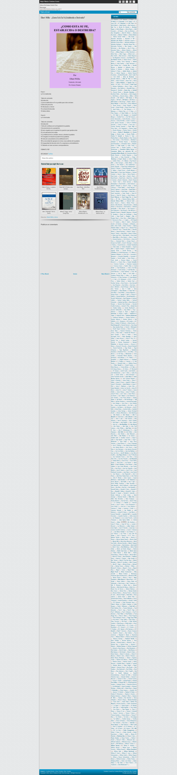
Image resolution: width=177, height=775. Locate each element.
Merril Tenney (133, 562)
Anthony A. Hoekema (116, 69)
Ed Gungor (125, 224)
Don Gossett (124, 210)
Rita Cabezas (114, 652)
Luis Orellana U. (131, 532)
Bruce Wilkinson (132, 103)
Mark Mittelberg (125, 547)
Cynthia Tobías (116, 161)
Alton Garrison (122, 56)
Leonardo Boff (126, 514)
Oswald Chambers (122, 600)
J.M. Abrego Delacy (116, 369)
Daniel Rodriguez (127, 168)
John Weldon (121, 434)
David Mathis (121, 187)
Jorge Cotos (127, 439)
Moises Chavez (117, 577)
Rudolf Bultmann (123, 673)
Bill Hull (119, 100)
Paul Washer (129, 614)
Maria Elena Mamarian (126, 541)
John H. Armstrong (122, 420)
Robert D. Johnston (125, 654)
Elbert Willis (50, 217)
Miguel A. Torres (127, 568)
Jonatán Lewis (114, 437)
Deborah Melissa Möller (117, 201)
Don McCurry (132, 210)
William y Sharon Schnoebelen (121, 757)
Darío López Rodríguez (125, 172)
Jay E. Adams (122, 395)
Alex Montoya (122, 48)
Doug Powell (120, 216)
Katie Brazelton (130, 483)
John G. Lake (119, 418)
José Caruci (129, 447)
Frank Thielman (125, 271)
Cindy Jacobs (121, 145)
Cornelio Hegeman (126, 155)
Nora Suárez (114, 591)
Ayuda (112, 84)
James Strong (120, 392)
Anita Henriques (131, 63)
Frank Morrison (115, 271)
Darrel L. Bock (121, 174)
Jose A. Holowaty (132, 443)
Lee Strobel (127, 510)
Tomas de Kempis (120, 720)
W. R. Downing (128, 726)
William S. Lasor (126, 753)
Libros (56, 217)
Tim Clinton (118, 717)
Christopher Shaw (125, 143)
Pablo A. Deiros (115, 604)
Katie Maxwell (114, 485)
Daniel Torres (121, 170)
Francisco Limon (118, 266)
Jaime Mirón (128, 376)
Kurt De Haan (124, 501)
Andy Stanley (120, 63)
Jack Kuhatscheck (115, 373)
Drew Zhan (123, 218)
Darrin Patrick (131, 174)
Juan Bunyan (129, 464)
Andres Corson (127, 59)
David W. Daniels (121, 195)
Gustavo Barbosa (130, 317)
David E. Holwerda (122, 180)
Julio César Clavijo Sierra (123, 476)
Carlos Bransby (126, 119)
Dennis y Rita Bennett (116, 205)
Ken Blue (118, 487)
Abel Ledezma (131, 25)
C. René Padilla (124, 113)
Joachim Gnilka (127, 409)
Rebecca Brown (120, 636)
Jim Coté (130, 405)
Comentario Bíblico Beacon (127, 149)
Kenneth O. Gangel (116, 493)
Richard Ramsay (121, 646)
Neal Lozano (122, 583)
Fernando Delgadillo (123, 256)
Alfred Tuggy (122, 54)
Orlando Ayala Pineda (116, 598)
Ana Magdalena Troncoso (119, 58)
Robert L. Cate (120, 656)
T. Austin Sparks (125, 705)
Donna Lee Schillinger (126, 214)
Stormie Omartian (132, 700)
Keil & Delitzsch (124, 485)
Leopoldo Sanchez (122, 516)
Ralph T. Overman (121, 631)
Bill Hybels (125, 100)
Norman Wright (120, 594)
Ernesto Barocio (122, 245)
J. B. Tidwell (129, 357)
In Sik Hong (120, 353)
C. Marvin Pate (121, 111)
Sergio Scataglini (126, 686)
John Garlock (128, 418)
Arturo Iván (128, 80)
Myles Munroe (121, 579)
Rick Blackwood (131, 648)
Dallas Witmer (128, 163)
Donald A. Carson (115, 212)
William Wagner (133, 755)
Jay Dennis (113, 395)
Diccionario (119, 206)
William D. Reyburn (129, 745)
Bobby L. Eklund (131, 101)
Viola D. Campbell (117, 726)
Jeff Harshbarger (128, 399)
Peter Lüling (132, 619)
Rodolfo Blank (120, 663)
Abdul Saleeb (123, 25)
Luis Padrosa (114, 533)
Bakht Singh (133, 84)
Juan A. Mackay (120, 464)
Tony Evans (125, 722)
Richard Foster (124, 644)
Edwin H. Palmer (133, 233)
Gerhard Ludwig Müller (123, 300)
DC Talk (118, 199)
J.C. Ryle (132, 367)
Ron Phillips (129, 669)
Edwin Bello (124, 233)
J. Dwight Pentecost (123, 359)
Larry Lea (123, 506)
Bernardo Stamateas (129, 92)
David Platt (132, 189)
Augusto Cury (131, 82)
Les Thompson (116, 518)
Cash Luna (132, 124)
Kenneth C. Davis (125, 489)
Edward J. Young (131, 231)
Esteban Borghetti (126, 247)
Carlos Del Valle (121, 120)
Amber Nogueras (132, 56)
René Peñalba (115, 640)
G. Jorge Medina (133, 277)
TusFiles (50, 154)
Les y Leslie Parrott (127, 518)
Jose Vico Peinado (123, 459)
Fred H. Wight (122, 273)
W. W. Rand (119, 728)
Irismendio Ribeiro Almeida (124, 355)
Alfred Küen (114, 54)
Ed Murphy (132, 224)
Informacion (128, 353)
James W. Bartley (130, 392)
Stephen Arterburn (115, 696)
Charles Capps (133, 128)
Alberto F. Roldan (122, 35)
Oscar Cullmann (128, 598)
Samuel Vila (122, 682)
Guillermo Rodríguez (118, 317)
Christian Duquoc (123, 142)
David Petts (124, 189)
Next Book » (106, 274)
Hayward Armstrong (125, 331)
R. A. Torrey (130, 625)
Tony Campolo (116, 722)
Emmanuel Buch (120, 241)
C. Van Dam (134, 113)
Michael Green (119, 566)
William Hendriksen (132, 749)
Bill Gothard (120, 98)
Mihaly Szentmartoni (126, 572)
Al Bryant (120, 31)
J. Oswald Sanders (128, 365)
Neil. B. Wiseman (116, 585)
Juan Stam (126, 472)
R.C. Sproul (121, 629)
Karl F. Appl (132, 481)
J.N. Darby (125, 369)
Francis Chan (122, 262)
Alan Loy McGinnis (130, 31)
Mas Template (67, 771)
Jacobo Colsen (119, 374)
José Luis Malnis (119, 451)
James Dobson (126, 384)
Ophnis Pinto (131, 596)
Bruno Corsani (117, 105)
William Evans (126, 747)
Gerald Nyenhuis (131, 296)
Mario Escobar (116, 545)
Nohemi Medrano (130, 589)
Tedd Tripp (115, 707)
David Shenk (126, 193)
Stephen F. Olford (126, 696)
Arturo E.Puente (120, 80)
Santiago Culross (121, 684)
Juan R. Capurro (120, 470)
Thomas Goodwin (115, 715)
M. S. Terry (132, 535)
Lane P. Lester (120, 504)
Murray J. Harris (127, 577)
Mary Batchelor (127, 556)
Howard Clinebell (132, 346)
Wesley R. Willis (121, 740)
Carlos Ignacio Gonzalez (117, 122)
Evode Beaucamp (123, 252)
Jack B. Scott (124, 371)
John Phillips (120, 428)
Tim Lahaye (134, 717)
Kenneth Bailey (115, 489)
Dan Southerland (130, 164)
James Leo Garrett (125, 388)
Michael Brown (126, 564)
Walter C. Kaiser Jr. (116, 732)
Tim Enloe (126, 717)
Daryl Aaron (114, 176)
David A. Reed (131, 176)
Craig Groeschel (125, 157)
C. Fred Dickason (126, 109)
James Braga (126, 380)
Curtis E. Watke (133, 159)
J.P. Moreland (133, 369)
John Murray (133, 424)
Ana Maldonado (131, 58)
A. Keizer (131, 19)
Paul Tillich (120, 614)
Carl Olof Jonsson (130, 117)
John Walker (129, 432)
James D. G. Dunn (130, 382)
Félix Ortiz (126, 254)
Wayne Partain (125, 738)
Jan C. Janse (123, 394)
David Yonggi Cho (126, 197)
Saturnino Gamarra (132, 684)
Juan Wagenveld (126, 474)
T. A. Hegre (115, 705)
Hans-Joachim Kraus (118, 327)
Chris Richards (125, 140)
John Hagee (116, 422)
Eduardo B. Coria (117, 229)
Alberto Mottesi (133, 35)
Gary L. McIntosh (115, 287)
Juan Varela (134, 472)
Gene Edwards (123, 290)
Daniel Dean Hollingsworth (128, 166)
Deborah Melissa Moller (129, 199)
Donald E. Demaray (126, 212)
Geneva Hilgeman (130, 292)
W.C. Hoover (127, 728)
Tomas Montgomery (132, 720)
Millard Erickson (123, 574)
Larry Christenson (130, 504)
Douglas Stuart (115, 218)
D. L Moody (125, 161)
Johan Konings (121, 411)
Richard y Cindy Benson (119, 648)
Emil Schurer (127, 239)
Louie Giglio (114, 528)
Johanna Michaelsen (121, 413)
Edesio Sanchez (127, 226)
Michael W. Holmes (116, 568)
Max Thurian (114, 560)
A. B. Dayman (114, 19)
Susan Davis (116, 701)
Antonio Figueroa (120, 73)
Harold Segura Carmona (119, 329)
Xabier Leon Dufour (126, 761)
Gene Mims (114, 292)
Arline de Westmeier (128, 77)
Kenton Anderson (115, 495)
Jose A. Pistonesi (117, 445)
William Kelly (117, 751)
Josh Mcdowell (133, 459)
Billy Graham (114, 101)
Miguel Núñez (131, 570)
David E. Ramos (133, 180)
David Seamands (115, 193)
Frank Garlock (121, 269)
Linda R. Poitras (115, 524)
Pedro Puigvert (133, 616)
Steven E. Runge (122, 700)
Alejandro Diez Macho (117, 40)
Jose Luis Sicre (115, 453)
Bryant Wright (119, 107)
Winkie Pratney (131, 759)
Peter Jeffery (124, 619)
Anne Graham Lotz (116, 65)
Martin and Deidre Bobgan (124, 549)
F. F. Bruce (132, 252)
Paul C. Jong (121, 610)
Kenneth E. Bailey (119, 491)
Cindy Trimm (131, 145)
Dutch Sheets (131, 218)
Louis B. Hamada (123, 528)
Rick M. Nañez (123, 650)
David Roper (124, 191)
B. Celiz (118, 84)
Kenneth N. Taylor (130, 491)
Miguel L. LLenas (120, 570)
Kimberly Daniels (122, 497)
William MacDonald (129, 751)
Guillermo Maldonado (131, 315)
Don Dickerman (115, 210)
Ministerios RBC (133, 575)
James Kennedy (115, 388)
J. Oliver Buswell (117, 365)
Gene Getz (132, 290)
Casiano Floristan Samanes (118, 126)
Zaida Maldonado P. (123, 764)
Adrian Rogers (129, 29)
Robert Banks (114, 654)
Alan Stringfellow (115, 33)
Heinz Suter (119, 332)
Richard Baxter (121, 642)
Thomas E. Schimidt (131, 711)
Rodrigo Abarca (117, 665)
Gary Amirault (133, 283)
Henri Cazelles (115, 334)
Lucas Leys (132, 528)
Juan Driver (118, 468)
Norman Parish (127, 593)
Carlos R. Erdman (122, 124)
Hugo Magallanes (124, 350)
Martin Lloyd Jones (122, 551)
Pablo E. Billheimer (122, 606)
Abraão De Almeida (124, 27)
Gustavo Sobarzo (127, 319)
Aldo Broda (131, 36)
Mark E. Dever (116, 547)
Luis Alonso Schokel (119, 532)
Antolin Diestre (126, 71)
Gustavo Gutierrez (115, 319)
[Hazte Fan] (130, 2)
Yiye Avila (120, 762)
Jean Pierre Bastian (125, 397)
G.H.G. (129, 279)
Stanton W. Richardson (117, 694)
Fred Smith (131, 273)
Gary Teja (132, 287)
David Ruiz (132, 191)
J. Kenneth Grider (121, 363)
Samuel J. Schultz (117, 680)
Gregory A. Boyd (123, 311)
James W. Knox (115, 394)
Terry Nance (116, 709)
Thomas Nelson (125, 715)
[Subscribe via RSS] (134, 2)
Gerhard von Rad (122, 302)
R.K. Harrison (129, 629)
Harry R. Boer (131, 329)
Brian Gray (123, 103)
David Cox (129, 178)
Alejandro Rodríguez (116, 44)
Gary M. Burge (124, 287)
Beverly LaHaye (124, 96)
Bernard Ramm (117, 92)
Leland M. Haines (122, 512)
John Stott (120, 432)
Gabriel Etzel (131, 281)
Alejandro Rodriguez (130, 42)
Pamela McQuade (127, 608)
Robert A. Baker (131, 652)
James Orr (118, 390)
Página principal (45, 12)
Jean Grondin (114, 397)
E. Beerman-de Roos (116, 220)
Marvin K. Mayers (124, 554)
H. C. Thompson (121, 321)
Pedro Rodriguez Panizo (119, 617)
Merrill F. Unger (117, 564)
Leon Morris (132, 512)
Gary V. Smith (126, 289)
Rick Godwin (114, 650)
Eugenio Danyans (130, 248)
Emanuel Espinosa (117, 239)
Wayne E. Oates (131, 736)
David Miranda (131, 187)
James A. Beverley (116, 380)
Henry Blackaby (126, 336)
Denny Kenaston (128, 205)
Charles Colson (127, 130)
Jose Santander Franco (119, 457)
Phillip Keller (128, 623)
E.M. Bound (134, 220)
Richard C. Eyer (131, 642)
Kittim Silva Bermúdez (117, 499)
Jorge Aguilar (119, 439)
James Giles (131, 386)
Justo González (121, 479)
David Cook (122, 178)
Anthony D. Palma (115, 71)
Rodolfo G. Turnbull (132, 663)
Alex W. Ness (131, 48)
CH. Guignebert (123, 128)
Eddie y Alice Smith (116, 226)
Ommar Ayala (121, 596)
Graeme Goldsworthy (116, 310)
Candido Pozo (120, 117)
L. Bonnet (125, 502)
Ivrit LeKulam (121, 357)
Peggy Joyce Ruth (132, 617)
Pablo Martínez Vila (116, 608)
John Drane (121, 417)
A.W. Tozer (131, 23)
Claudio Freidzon (126, 147)
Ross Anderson (120, 671)
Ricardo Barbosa (126, 640)
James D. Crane (120, 382)
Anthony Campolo (129, 69)
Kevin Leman (127, 495)
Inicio (75, 274)
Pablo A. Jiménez (126, 604)
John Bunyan (126, 415)
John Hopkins (124, 422)
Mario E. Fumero (133, 543)
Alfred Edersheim (130, 52)
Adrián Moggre (120, 29)
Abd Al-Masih (114, 25)
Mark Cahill (134, 545)
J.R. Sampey (116, 371)
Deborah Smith (131, 201)
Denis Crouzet (115, 203)
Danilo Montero (131, 170)
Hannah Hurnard (125, 325)
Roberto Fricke (133, 659)
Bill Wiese (132, 100)
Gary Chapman (116, 285)
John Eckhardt (128, 417)
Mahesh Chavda (115, 537)
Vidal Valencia (124, 724)
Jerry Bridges (116, 403)
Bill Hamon (129, 98)
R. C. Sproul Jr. (122, 627)
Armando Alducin (115, 78)
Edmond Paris (133, 227)
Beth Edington (133, 94)
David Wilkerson (115, 197)
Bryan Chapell (127, 105)
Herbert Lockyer (125, 340)
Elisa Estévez (124, 237)
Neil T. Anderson (131, 583)
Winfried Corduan (121, 759)
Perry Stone (116, 619)
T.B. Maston (134, 705)
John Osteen (116, 426)
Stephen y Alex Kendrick (124, 698)
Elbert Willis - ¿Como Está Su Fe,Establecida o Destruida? (63, 17)
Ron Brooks (130, 667)
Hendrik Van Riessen (130, 332)
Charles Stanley (124, 138)
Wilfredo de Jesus (126, 742)
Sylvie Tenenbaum (132, 703)
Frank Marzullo (131, 269)
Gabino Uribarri (121, 281)
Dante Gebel (114, 172)
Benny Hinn (127, 90)
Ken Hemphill (131, 487)
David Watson (131, 195)
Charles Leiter (120, 134)
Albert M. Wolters (126, 33)
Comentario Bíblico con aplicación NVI (122, 151)
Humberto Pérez (122, 352)
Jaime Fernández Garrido (117, 376)
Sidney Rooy (128, 688)
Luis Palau (123, 533)
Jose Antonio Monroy (118, 447)
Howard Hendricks (117, 348)
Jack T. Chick (125, 373)
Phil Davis (124, 621)
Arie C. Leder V (133, 75)
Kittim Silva (132, 497)
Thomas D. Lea (120, 711)
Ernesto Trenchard (132, 245)
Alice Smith (114, 56)
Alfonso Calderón (126, 50)
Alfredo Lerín (131, 54)
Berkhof (135, 90)
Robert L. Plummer (130, 656)
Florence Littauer (125, 260)
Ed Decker (118, 224)
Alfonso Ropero (120, 52)
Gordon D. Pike (125, 306)
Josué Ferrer (125, 460)
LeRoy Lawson (133, 516)
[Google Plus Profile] (123, 2)
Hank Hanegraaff (115, 325)
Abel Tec (113, 27)
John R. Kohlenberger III (125, 430)
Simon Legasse (124, 690)
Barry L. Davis (128, 86)
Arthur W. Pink (126, 78)
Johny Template (59, 771)
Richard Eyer (114, 644)
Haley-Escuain (131, 323)
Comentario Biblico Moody (117, 153)
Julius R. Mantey (117, 478)
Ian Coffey (130, 352)
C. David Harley (115, 109)
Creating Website (50, 771)
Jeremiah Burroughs (132, 401)
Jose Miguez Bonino (122, 455)
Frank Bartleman (121, 268)
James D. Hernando (116, 384)
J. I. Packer (120, 361)
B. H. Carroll (125, 84)
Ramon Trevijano (132, 631)
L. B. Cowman (116, 502)
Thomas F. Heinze (130, 713)
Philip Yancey (120, 623)
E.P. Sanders (116, 222)
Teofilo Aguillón (124, 707)
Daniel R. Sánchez (116, 168)
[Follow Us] (127, 2)
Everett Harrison (127, 250)
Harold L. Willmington (131, 327)
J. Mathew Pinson (132, 363)
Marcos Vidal (133, 539)
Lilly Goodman (131, 522)
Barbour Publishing (118, 86)
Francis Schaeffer (132, 262)
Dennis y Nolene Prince (127, 203)
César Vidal (114, 128)
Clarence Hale (115, 147)
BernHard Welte (115, 94)
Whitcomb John (131, 740)
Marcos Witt (116, 541)
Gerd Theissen (126, 298)
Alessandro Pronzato (116, 46)
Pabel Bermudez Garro (129, 602)
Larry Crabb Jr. (115, 506)
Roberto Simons (117, 661)
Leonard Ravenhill (115, 514)
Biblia (131, 96)
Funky (127, 275)
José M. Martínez (125, 453)
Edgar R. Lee (124, 227)
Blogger (135, 773)
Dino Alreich (122, 208)
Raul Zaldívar (128, 633)
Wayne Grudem (115, 738)
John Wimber (122, 436)
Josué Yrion (120, 462)
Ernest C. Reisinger (127, 243)
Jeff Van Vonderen (120, 401)
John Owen (125, 426)
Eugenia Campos (120, 248)
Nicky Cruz (132, 587)
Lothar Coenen (130, 526)
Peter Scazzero (115, 621)
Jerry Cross (125, 403)
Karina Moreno (115, 481)
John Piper (128, 428)
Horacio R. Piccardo (121, 346)
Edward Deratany (121, 231)
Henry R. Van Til (130, 338)
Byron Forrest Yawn (130, 107)
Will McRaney (119, 743)
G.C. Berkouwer (122, 279)
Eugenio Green (115, 250)
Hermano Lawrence (124, 344)
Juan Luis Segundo (127, 468)
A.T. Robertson (121, 23)
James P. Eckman (127, 390)
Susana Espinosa (121, 703)
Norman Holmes (117, 593)
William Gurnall (121, 749)
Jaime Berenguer (130, 374)
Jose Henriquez (119, 449)
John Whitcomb (131, 434)
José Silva (129, 457)
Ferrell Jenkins (121, 258)
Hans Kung (134, 325)
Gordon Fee (134, 306)
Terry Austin (133, 707)
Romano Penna (121, 667)
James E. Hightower (121, 386)
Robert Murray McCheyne (117, 658)
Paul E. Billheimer (115, 612)
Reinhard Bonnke (129, 638)
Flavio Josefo (114, 260)
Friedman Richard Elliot (117, 275)
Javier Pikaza (131, 394)
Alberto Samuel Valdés (119, 36)
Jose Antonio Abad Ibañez (130, 445)
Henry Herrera (120, 338)
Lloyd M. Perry (125, 524)
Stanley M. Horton (130, 692)
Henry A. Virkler (126, 334)
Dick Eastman (127, 206)
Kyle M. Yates (133, 501)
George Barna (114, 294)
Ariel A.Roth (116, 77)
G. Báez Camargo (122, 277)
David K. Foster (127, 185)
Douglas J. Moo (130, 216)
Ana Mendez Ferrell (116, 59)
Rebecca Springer (118, 638)
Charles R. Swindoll (116, 136)
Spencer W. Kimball (118, 692)
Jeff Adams (119, 399)
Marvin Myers (133, 554)
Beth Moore (115, 96)
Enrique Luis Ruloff (115, 243)
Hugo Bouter (128, 348)
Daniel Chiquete (115, 166)
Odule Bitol (129, 594)
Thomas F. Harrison (118, 713)
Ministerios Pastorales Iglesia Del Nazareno (124, 575)
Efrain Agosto (126, 235)
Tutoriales (132, 722)
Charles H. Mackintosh (123, 132)
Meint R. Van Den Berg (125, 560)
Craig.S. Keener (122, 159)
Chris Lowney (116, 140)
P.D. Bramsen (116, 602)
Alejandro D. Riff (129, 38)
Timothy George (126, 719)
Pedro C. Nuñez (123, 616)
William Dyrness (115, 747)
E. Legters (126, 220)
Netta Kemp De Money (122, 587)
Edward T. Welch (115, 233)
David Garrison (127, 182)
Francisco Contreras (119, 264)
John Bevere (116, 415)
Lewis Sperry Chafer (124, 520)
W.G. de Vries (117, 730)
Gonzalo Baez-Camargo (124, 304)
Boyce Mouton (114, 103)
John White (114, 436)
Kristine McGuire (115, 501)
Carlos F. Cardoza (130, 120)
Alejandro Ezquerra (130, 40)
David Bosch (114, 178)
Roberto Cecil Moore (122, 659)
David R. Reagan (115, 191)
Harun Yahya (114, 331)
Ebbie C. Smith (126, 222)
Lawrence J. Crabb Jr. (129, 508)
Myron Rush (130, 579)
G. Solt (114, 279)
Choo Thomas (133, 138)
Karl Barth (123, 481)
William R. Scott (115, 753)
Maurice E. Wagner (121, 558)
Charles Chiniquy (117, 130)
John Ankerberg (133, 413)
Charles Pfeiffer (131, 134)
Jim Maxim (120, 407)
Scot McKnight (116, 686)
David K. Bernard (115, 185)
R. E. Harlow (131, 627)
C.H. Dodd (115, 115)
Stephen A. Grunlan (130, 694)
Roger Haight (127, 665)
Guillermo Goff (120, 315)
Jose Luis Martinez (130, 451)
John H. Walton (133, 420)
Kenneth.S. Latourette (129, 493)
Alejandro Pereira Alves (117, 42)
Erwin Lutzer (116, 247)
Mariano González (122, 543)
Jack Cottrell (132, 371)
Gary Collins (125, 285)
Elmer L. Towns (133, 237)
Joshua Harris (116, 460)
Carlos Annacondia (116, 119)
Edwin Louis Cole (117, 235)
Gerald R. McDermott (116, 298)
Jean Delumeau (131, 395)
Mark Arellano (125, 545)
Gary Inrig (132, 285)
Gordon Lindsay (117, 308)
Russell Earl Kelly (125, 675)
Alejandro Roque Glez (129, 44)
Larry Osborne (131, 506)
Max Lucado (131, 558)
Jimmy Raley (118, 409)
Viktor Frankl (133, 724)
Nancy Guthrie (121, 581)
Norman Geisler (133, 591)
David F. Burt (116, 182)
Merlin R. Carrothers (123, 562)
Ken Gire (124, 487)
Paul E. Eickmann (126, 612)
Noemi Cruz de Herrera (117, 589)
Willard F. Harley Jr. (130, 743)
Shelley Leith (120, 688)
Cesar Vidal (131, 126)
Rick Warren (132, 650)
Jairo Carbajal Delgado (129, 378)
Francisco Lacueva (132, 264)
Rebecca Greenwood (131, 636)
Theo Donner (125, 709)
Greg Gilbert (127, 310)
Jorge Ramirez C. (121, 443)
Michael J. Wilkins (130, 566)
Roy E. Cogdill (129, 671)
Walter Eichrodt (127, 732)
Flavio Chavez (131, 258)
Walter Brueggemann (128, 730)
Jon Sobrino (132, 436)
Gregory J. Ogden (123, 313)
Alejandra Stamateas (116, 38)
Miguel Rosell (114, 572)
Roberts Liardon (127, 661)
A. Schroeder (121, 21)
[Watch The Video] (120, 2)
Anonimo (120, 67)
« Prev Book (44, 274)
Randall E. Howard (118, 633)
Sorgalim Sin (133, 690)
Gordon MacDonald (130, 308)
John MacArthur (123, 424)
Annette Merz (126, 65)
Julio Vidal (134, 476)
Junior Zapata (127, 478)
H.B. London (130, 321)
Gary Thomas (115, 289)
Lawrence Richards (116, 510)
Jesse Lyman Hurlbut (120, 405)
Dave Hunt (122, 176)
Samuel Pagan (127, 680)
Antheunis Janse (130, 67)
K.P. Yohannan (131, 479)
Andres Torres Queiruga (123, 61)
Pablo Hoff (132, 606)
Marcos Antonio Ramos (122, 539)
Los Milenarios (121, 526)
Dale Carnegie (119, 163)
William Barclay (115, 745)
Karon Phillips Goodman (117, 483)
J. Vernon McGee (124, 367)
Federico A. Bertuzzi (116, 254)
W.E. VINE (134, 728)
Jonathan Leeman (125, 437)
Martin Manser (117, 552)
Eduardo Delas (126, 229)
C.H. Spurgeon (124, 115)
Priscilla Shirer (121, 625)
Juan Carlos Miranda (122, 466)
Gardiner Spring (115, 283)
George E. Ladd (125, 294)
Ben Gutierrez (121, 88)
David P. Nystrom (115, 189)
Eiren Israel (134, 235)
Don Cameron (131, 208)
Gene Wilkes (121, 292)
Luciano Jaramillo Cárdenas (118, 530)
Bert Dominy (124, 94)
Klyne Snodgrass (130, 499)
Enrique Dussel (131, 241)
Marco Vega (125, 537)
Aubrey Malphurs (120, 82)
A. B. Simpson (123, 19)
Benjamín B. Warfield (116, 90)
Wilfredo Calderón (115, 742)
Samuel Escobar (132, 678)
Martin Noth (127, 552)
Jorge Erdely (123, 441)
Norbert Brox (123, 591)
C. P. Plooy (130, 111)
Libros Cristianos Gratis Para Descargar (60, 773)
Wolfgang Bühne (115, 761)
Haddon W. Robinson (121, 323)
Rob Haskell (122, 652)
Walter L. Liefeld (124, 734)
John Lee (115, 424)
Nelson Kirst (127, 585)
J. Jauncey (127, 361)
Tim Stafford (116, 719)
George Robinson (121, 296)
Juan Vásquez (116, 474)
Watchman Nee (121, 736)
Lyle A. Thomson (121, 535)
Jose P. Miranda (133, 455)
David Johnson (131, 184)
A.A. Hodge (129, 21)
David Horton (122, 184)
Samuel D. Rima (122, 678)
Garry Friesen (124, 283)
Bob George (122, 101)
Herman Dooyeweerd (123, 342)
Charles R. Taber (129, 136)
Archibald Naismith (122, 75)
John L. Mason (133, 422)
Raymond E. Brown (124, 635)
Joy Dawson (128, 462)
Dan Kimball (120, 164)
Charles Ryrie (114, 138)
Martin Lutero (133, 551)
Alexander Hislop (115, 50)
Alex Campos (128, 46)
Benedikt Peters (131, 88)
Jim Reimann (128, 407)
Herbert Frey (114, 340)
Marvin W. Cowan (117, 556)
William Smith (123, 755)
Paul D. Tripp (131, 610)
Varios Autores (114, 724)
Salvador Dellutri (125, 677)
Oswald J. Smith (133, 600)
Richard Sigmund (132, 646)
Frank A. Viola (127, 266)
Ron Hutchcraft (120, 669)
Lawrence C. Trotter (116, 508)
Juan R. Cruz (129, 470)
